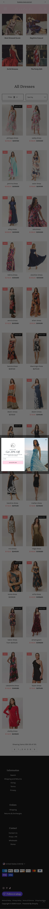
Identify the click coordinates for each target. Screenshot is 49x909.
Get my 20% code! (13, 462)
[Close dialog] (46, 440)
